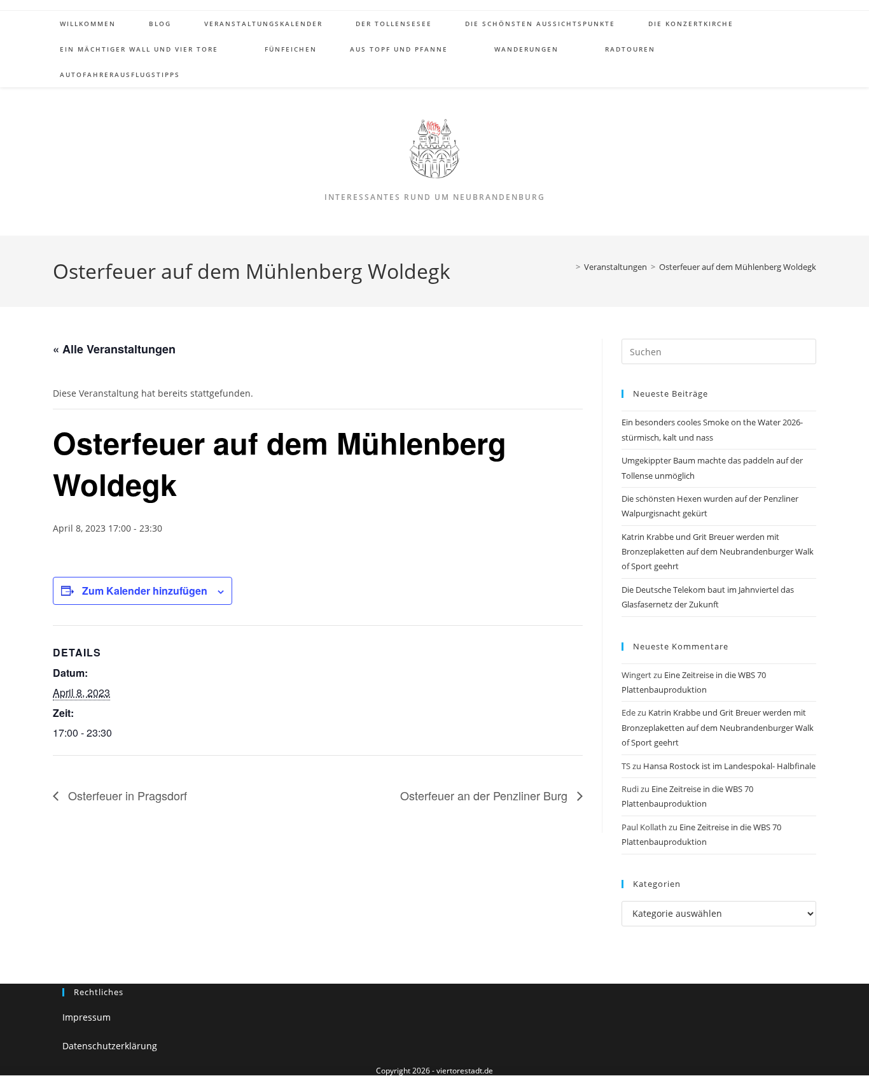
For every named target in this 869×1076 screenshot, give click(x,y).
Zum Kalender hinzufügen (144, 590)
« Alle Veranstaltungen (114, 349)
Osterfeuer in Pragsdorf (126, 795)
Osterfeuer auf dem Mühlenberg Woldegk (737, 267)
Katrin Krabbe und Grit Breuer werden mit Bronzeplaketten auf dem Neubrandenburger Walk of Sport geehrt (718, 551)
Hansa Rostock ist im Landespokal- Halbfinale (729, 766)
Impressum (86, 1017)
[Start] (569, 267)
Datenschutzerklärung (109, 1046)
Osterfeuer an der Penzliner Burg (485, 795)
